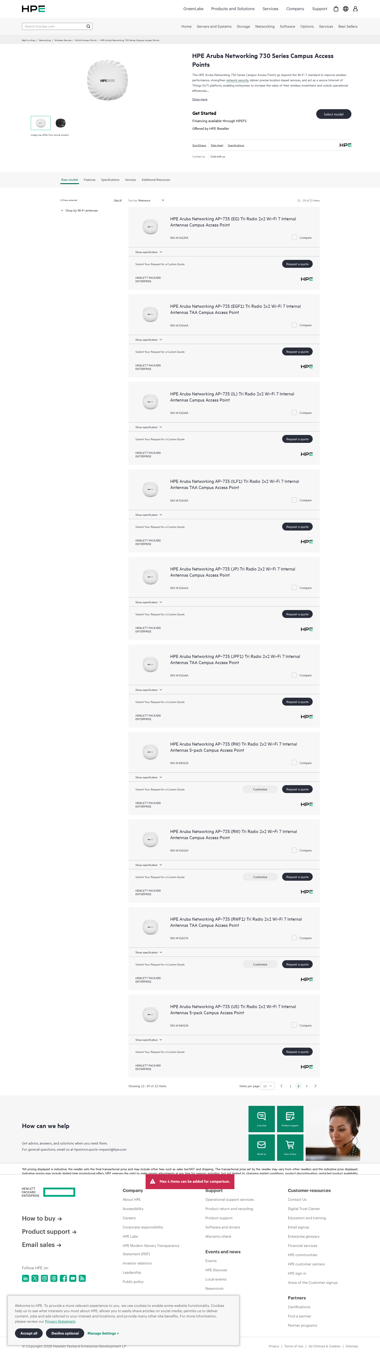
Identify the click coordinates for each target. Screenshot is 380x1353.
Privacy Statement (60, 1321)
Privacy (274, 1346)
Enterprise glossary (304, 1236)
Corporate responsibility (143, 1227)
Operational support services (229, 1199)
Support (319, 8)
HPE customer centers (306, 1264)
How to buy (290, 1154)
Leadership (132, 1272)
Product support (290, 1125)
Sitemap (352, 1346)
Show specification (146, 252)
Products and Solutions (233, 8)
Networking (45, 40)
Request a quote (297, 264)
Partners (297, 1297)
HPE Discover (216, 1270)
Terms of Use (293, 1346)
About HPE (132, 1199)
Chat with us (217, 156)
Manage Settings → (103, 1333)
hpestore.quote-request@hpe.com (100, 1149)
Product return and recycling (229, 1208)
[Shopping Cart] (336, 8)
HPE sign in (297, 1273)
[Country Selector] (345, 8)
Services (270, 8)
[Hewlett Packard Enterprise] (33, 8)
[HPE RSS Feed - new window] (82, 1278)
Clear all (118, 200)
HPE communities (302, 1255)
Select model (333, 114)
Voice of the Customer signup (313, 1282)
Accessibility (133, 1208)
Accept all (28, 1333)
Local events (216, 1279)
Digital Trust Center (304, 1208)
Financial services (302, 1245)
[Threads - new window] (53, 1278)
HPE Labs (130, 1236)
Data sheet (217, 145)
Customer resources (309, 1190)
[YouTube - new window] (72, 1278)
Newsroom (214, 1288)
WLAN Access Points (86, 40)
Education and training (307, 1218)
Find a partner (299, 1316)
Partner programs (302, 1325)
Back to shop (28, 40)
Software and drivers (222, 1227)
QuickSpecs (199, 145)
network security (237, 80)
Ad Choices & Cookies (324, 1346)
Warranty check (218, 1236)
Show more (199, 99)
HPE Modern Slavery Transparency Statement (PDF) (151, 1249)
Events (211, 1261)
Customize (260, 789)
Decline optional (65, 1333)
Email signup (298, 1227)
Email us (261, 1154)
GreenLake (193, 8)
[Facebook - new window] (63, 1278)
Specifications (236, 145)
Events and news (223, 1251)
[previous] (281, 1086)
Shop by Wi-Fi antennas (82, 210)
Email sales (38, 1245)
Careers (129, 1218)
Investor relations (137, 1263)
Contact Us (297, 1199)
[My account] (355, 8)
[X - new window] (34, 1278)
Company (295, 8)
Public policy (133, 1281)
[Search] (88, 26)
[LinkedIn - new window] (25, 1278)
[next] (315, 1086)
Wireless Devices (63, 40)
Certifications (299, 1307)
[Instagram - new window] (44, 1278)
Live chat (261, 1125)
